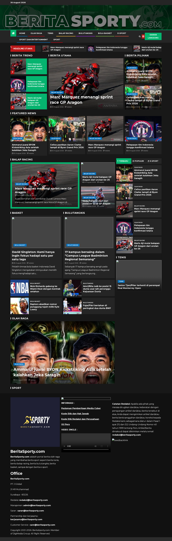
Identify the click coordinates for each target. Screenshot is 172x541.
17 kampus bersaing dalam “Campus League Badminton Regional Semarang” (86, 255)
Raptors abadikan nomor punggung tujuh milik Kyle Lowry (44, 307)
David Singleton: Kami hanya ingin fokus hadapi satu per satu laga (33, 255)
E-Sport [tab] (154, 161)
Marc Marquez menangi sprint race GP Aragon (35, 66)
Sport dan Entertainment (33, 39)
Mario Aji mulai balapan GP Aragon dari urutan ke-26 (34, 101)
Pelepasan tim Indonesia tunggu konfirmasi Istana (36, 83)
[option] (28, 65)
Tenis (50, 33)
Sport (56, 39)
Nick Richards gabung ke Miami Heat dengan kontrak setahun (45, 289)
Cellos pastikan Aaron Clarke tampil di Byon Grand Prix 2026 (143, 100)
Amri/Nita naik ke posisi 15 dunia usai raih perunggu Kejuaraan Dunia (97, 289)
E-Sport (121, 33)
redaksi (69, 107)
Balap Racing (66, 33)
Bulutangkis (86, 33)
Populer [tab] (139, 161)
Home (22, 33)
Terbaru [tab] (123, 161)
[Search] (140, 36)
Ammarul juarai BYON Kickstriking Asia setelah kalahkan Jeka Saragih (141, 74)
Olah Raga (36, 33)
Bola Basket (105, 33)
